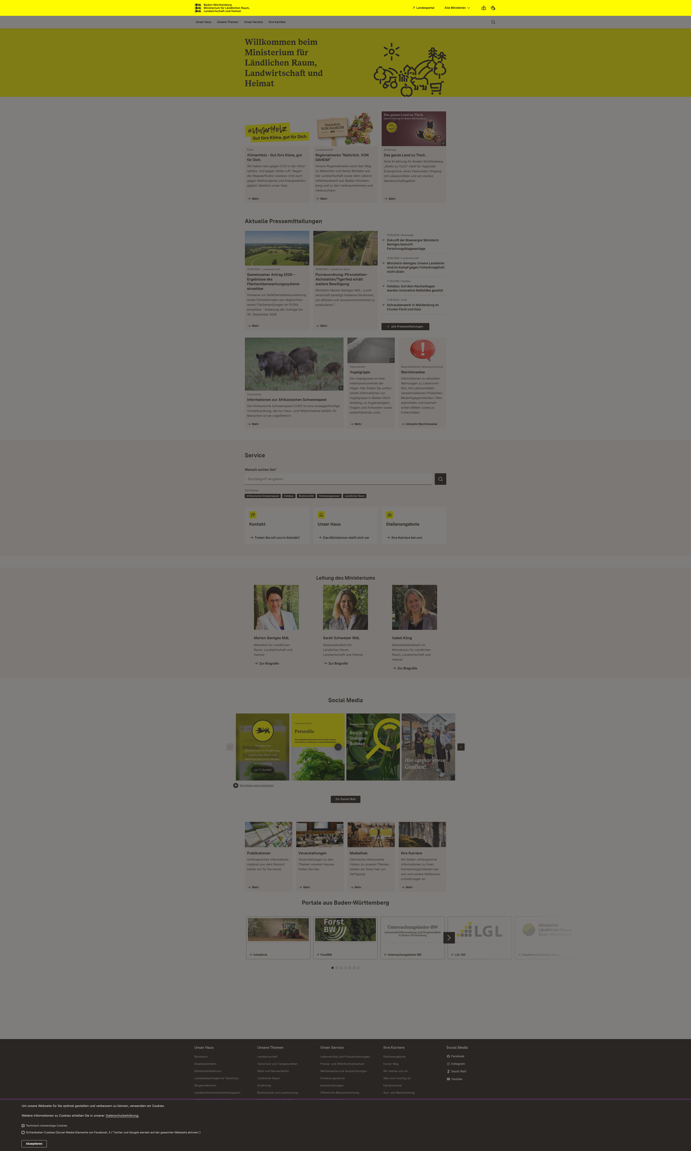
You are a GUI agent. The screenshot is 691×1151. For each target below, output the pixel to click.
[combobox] (457, 8)
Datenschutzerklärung (122, 1115)
